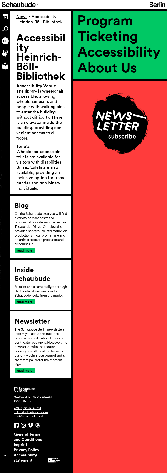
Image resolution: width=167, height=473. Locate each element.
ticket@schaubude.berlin (31, 412)
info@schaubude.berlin (29, 416)
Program (105, 20)
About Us (107, 67)
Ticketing (107, 36)
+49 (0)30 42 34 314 (27, 408)
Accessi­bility (118, 51)
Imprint (20, 444)
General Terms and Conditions (28, 436)
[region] (120, 88)
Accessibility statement (25, 457)
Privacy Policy (26, 449)
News (21, 16)
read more (24, 250)
